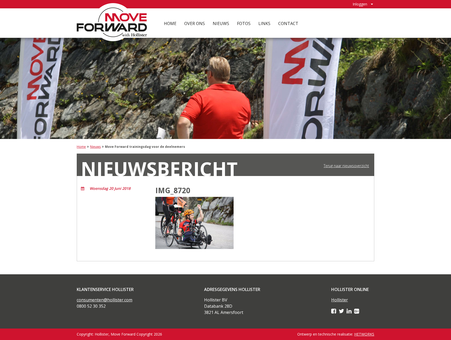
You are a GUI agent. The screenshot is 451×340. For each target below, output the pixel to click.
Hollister (339, 300)
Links (264, 23)
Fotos (244, 23)
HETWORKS (364, 334)
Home (170, 23)
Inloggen (360, 4)
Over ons (194, 23)
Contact (288, 23)
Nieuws (221, 23)
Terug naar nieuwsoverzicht (346, 166)
